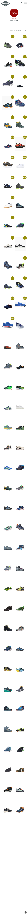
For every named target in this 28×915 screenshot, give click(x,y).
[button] (25, 912)
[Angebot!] (20, 63)
